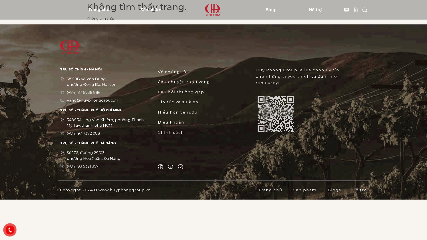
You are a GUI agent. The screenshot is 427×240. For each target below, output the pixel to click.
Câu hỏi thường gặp (181, 92)
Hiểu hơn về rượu (178, 112)
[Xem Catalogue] (357, 10)
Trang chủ (98, 9)
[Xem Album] (347, 10)
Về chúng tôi (173, 72)
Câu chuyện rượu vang (184, 82)
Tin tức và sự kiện (178, 102)
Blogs (272, 9)
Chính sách (171, 132)
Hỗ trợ (315, 9)
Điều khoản (171, 122)
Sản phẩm (151, 9)
